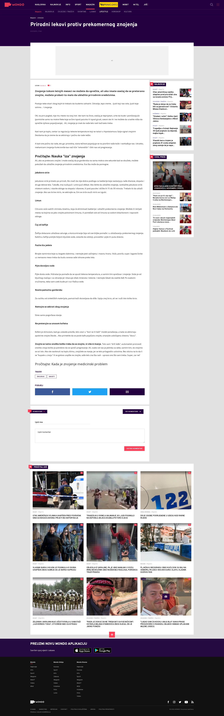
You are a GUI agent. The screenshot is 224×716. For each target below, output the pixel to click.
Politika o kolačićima (79, 709)
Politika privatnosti (106, 709)
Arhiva (92, 709)
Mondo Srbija (58, 662)
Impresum (53, 709)
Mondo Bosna (82, 662)
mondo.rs (43, 85)
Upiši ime (39, 422)
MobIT (32, 680)
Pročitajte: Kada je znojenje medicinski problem (71, 364)
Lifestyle (41, 18)
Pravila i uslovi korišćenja (40, 712)
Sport (32, 673)
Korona (56, 667)
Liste (55, 693)
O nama (33, 709)
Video (32, 683)
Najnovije (33, 667)
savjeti (52, 377)
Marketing (43, 709)
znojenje (40, 377)
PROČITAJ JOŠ (40, 467)
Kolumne (57, 686)
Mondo (32, 662)
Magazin (33, 18)
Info (31, 670)
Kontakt (64, 709)
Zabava (56, 677)
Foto (55, 690)
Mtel (32, 686)
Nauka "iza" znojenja (68, 156)
